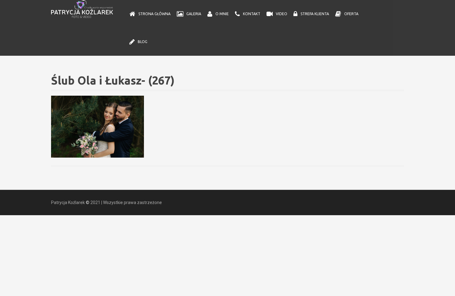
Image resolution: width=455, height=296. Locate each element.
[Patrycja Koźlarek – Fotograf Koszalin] (82, 8)
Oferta (351, 14)
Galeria (193, 14)
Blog (142, 42)
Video (281, 14)
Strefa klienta (315, 14)
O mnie (222, 14)
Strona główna (154, 14)
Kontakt (251, 14)
